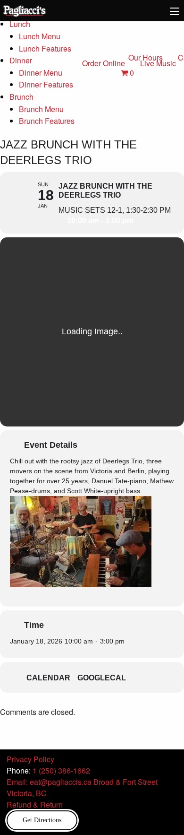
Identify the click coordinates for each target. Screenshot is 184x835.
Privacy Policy (30, 759)
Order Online (103, 63)
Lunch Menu (39, 36)
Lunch (19, 23)
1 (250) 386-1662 (61, 770)
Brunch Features (47, 120)
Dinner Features (46, 84)
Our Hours (145, 57)
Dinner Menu (40, 72)
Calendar (48, 678)
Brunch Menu (41, 109)
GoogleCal (101, 678)
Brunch (21, 96)
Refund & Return (35, 804)
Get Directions (42, 820)
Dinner (20, 60)
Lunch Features (45, 48)
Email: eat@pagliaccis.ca (49, 781)
